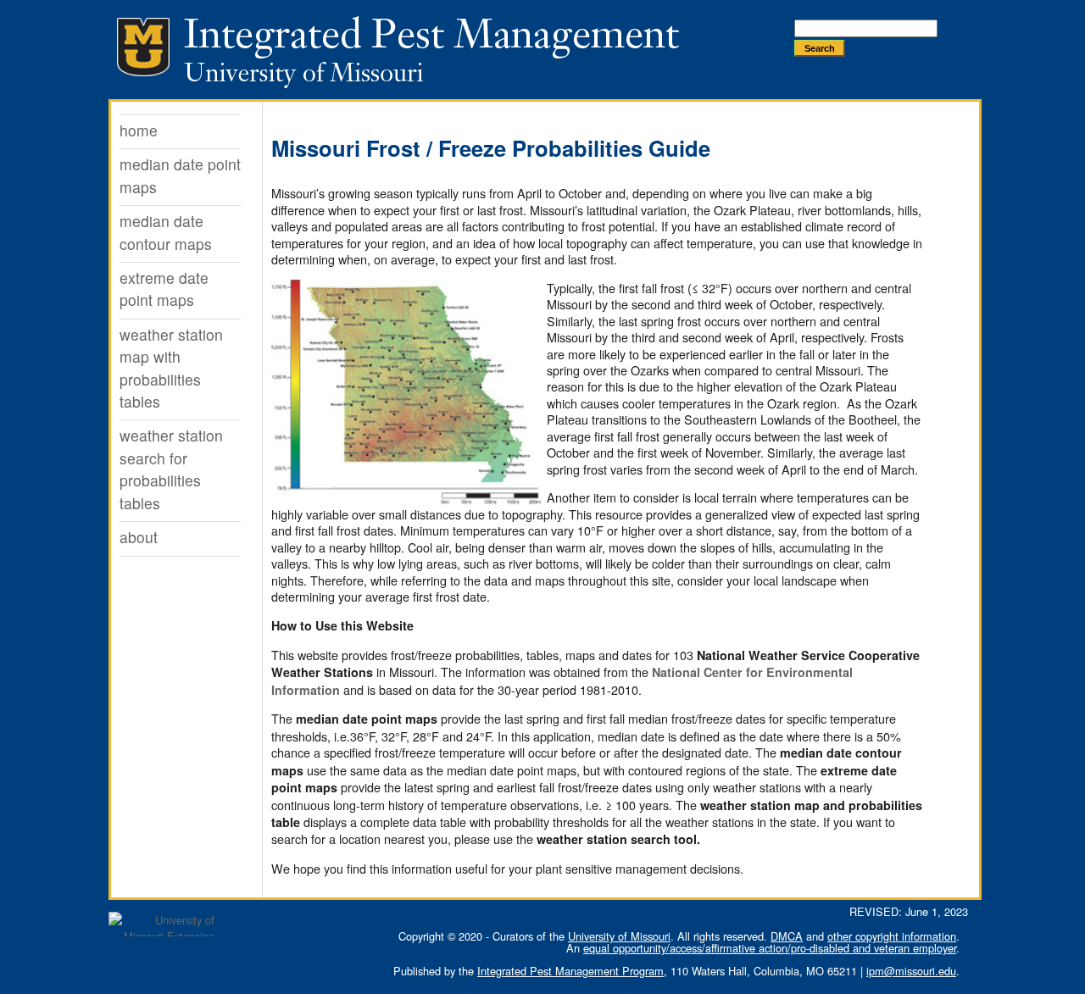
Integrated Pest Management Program (570, 971)
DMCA (787, 936)
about (139, 536)
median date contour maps (166, 231)
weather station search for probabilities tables (171, 469)
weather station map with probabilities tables (171, 368)
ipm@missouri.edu (911, 971)
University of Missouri (619, 936)
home (139, 130)
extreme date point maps (164, 288)
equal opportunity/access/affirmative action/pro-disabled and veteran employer (769, 948)
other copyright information (891, 936)
